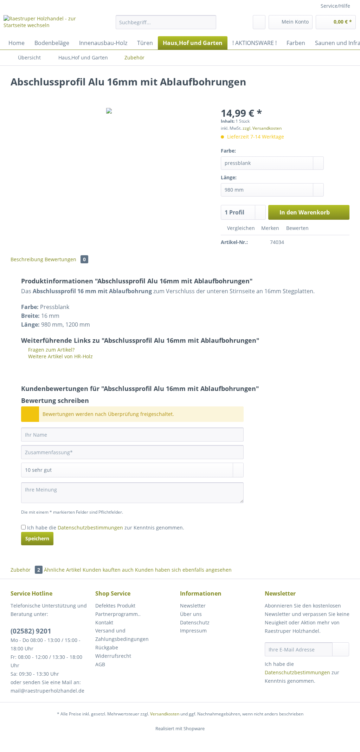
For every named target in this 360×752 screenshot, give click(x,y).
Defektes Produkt (115, 605)
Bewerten (297, 228)
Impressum (193, 630)
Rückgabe (106, 647)
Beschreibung (27, 259)
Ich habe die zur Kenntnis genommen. (105, 527)
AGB (100, 664)
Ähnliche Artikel (62, 569)
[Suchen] (209, 22)
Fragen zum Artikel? (51, 349)
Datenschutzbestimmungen (90, 527)
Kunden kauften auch (108, 569)
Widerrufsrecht (113, 656)
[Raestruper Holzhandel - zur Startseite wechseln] (46, 24)
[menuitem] (166, 25)
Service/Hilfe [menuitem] (335, 5)
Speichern (37, 538)
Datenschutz (195, 622)
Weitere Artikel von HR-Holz (60, 356)
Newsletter (193, 605)
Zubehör (25, 569)
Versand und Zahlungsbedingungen (122, 634)
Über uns (191, 614)
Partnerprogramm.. (118, 614)
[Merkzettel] (259, 22)
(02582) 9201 (31, 631)
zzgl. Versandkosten (262, 128)
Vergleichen (240, 228)
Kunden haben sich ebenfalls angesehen (183, 569)
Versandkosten (164, 714)
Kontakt (104, 622)
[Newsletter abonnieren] (340, 649)
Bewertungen (65, 259)
